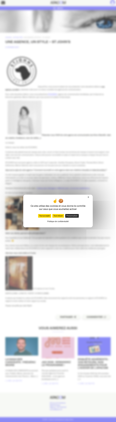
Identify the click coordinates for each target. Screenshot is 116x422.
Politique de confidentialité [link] (58, 221)
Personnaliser (72, 216)
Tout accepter (44, 216)
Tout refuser (58, 216)
